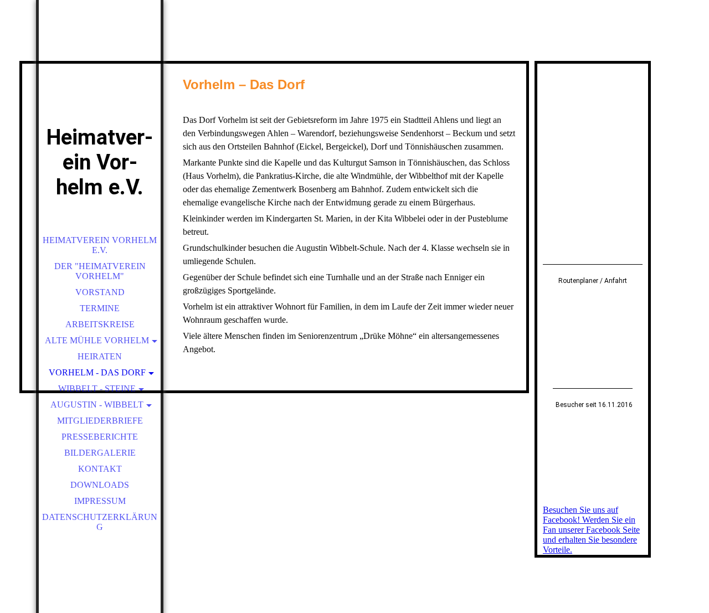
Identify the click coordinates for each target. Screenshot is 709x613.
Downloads (99, 485)
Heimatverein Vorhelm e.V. (100, 245)
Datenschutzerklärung (99, 522)
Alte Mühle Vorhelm (97, 340)
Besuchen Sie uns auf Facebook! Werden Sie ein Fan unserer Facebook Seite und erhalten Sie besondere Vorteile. (591, 529)
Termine (100, 308)
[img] (100, 77)
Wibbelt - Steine (97, 388)
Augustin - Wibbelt (96, 404)
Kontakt (100, 468)
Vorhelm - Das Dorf (97, 372)
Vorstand (100, 292)
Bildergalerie (100, 452)
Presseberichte (99, 436)
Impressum (100, 501)
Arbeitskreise (100, 324)
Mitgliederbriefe (100, 420)
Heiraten (100, 356)
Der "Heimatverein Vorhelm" (100, 271)
